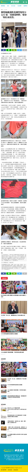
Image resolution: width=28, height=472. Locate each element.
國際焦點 (3, 5)
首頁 (2, 9)
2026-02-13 (10, 418)
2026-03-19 (3, 298)
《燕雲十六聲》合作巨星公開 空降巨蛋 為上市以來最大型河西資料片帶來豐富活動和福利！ (17, 428)
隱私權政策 (16, 469)
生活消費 (19, 5)
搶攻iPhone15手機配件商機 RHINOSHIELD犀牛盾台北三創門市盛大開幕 (16, 409)
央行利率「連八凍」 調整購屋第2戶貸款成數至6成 (13, 315)
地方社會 (13, 5)
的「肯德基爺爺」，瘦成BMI (7, 262)
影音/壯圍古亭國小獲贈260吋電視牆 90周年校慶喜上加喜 (13, 296)
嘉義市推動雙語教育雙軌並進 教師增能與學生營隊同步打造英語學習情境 (17, 396)
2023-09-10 (10, 412)
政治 (8, 5)
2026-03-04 (10, 431)
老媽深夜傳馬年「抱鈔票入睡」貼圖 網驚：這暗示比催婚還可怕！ (17, 421)
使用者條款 (10, 469)
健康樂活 (25, 5)
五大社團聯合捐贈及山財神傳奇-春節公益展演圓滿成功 (17, 435)
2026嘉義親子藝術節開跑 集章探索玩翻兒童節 (12, 352)
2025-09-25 (3, 20)
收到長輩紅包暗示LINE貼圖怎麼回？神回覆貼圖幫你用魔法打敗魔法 (16, 415)
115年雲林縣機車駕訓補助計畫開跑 (9, 334)
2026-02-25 (10, 437)
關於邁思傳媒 (3, 469)
